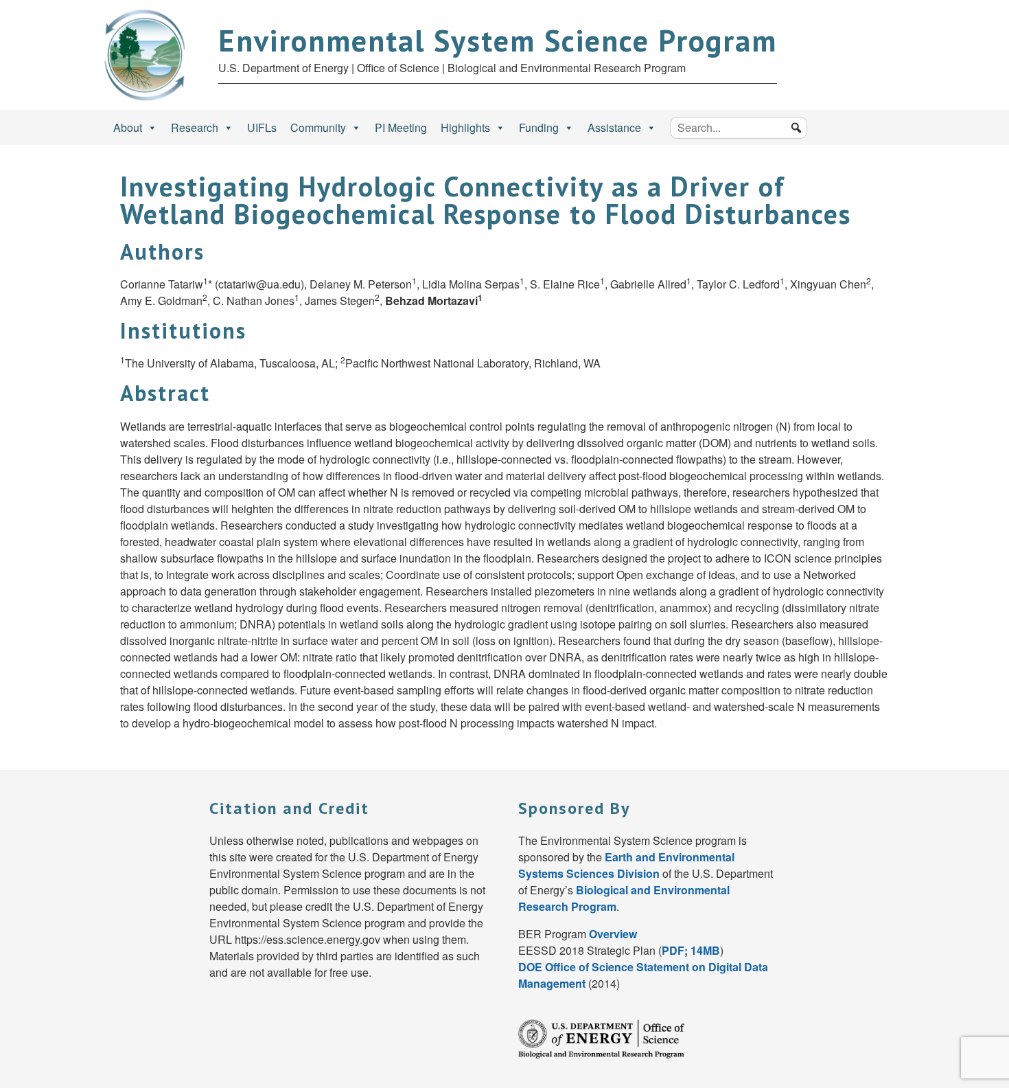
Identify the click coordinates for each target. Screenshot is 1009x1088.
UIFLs (262, 127)
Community (318, 127)
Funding (539, 127)
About (127, 127)
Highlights (465, 127)
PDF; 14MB (691, 950)
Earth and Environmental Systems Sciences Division (626, 865)
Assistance (614, 127)
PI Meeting (401, 127)
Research (194, 127)
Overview (613, 934)
